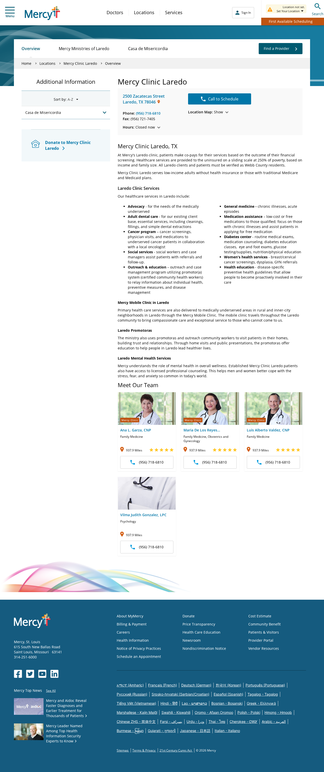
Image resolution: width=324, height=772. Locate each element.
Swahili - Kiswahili (175, 712)
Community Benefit (264, 624)
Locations (144, 12)
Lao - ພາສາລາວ (194, 703)
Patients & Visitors (263, 632)
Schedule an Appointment (139, 656)
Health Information (133, 640)
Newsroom (192, 640)
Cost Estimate (259, 616)
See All (51, 690)
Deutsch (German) (196, 685)
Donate (189, 616)
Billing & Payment (132, 624)
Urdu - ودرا (195, 721)
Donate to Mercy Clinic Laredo (68, 145)
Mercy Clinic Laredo (80, 63)
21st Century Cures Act (176, 750)
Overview (31, 48)
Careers (123, 632)
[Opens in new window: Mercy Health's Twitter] (30, 674)
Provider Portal (260, 640)
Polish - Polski (248, 712)
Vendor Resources (263, 648)
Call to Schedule (223, 99)
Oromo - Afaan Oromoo (214, 712)
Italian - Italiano (227, 730)
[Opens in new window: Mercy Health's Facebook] (18, 674)
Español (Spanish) (228, 694)
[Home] (42, 13)
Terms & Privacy (144, 750)
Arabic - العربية (274, 721)
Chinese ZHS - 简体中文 (136, 721)
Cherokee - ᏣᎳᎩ (243, 721)
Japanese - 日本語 (195, 730)
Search (317, 13)
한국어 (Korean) (228, 685)
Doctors (115, 12)
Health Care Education (201, 632)
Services (174, 12)
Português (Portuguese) (265, 685)
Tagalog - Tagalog (263, 694)
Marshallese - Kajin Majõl (137, 712)
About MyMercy (130, 616)
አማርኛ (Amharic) (130, 685)
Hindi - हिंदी (168, 703)
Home (26, 63)
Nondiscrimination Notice (204, 648)
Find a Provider (276, 48)
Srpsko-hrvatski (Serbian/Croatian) (180, 694)
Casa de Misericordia (148, 48)
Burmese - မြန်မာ (130, 730)
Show (205, 112)
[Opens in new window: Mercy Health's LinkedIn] (54, 674)
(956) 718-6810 (148, 113)
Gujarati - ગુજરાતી (162, 730)
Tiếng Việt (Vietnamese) (136, 703)
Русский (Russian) (132, 694)
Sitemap (123, 750)
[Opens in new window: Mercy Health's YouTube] (42, 674)
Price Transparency (199, 624)
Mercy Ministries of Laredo (84, 48)
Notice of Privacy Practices (139, 648)
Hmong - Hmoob (278, 712)
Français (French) (162, 685)
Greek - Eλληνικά (261, 703)
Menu (10, 16)
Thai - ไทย (217, 721)
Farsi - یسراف (171, 721)
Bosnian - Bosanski (226, 703)
